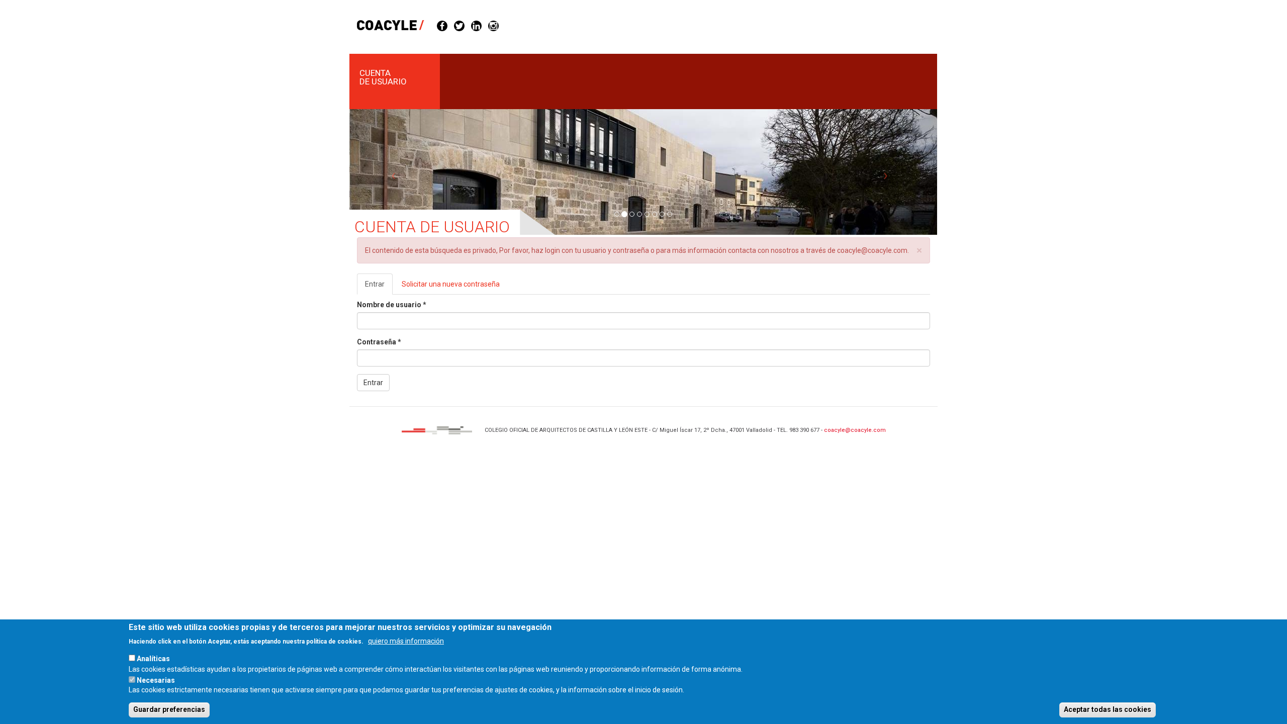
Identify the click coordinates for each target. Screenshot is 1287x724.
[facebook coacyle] (442, 25)
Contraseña (379, 342)
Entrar (379, 287)
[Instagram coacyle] (493, 25)
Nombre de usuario (391, 305)
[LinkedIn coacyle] (476, 25)
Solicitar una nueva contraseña (451, 284)
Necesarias (156, 680)
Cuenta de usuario (383, 77)
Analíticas (153, 659)
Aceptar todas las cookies (1107, 709)
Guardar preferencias (169, 709)
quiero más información (406, 641)
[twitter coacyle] (459, 25)
